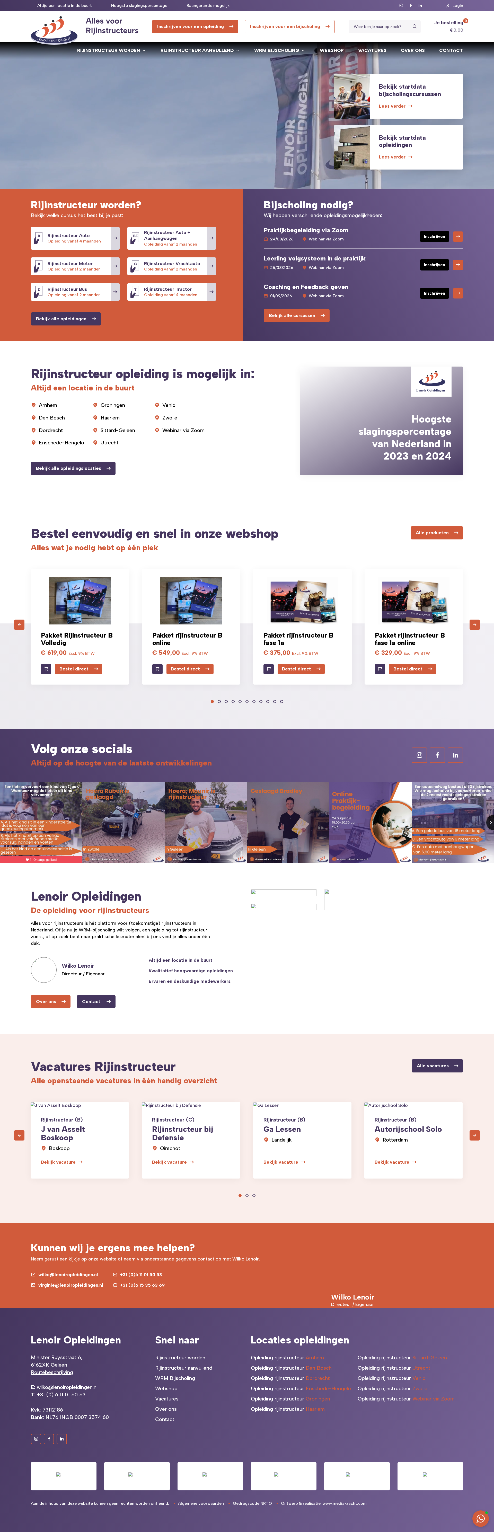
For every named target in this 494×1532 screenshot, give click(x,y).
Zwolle (169, 418)
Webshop (332, 50)
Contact (451, 50)
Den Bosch (52, 418)
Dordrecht (51, 430)
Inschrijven (434, 236)
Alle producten (432, 533)
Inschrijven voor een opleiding (190, 26)
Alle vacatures (433, 1066)
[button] (212, 701)
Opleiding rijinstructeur (287, 1357)
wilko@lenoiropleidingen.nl (68, 1274)
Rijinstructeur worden (108, 50)
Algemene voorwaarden (201, 1503)
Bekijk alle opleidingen (61, 319)
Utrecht (110, 443)
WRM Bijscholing (276, 50)
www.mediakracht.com (345, 1503)
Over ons (413, 50)
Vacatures (372, 50)
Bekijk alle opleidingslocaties (68, 468)
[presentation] (19, 625)
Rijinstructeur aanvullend (197, 50)
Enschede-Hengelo (61, 443)
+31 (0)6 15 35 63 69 (142, 1285)
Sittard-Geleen (118, 430)
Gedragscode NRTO (252, 1503)
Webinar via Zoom (183, 430)
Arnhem (48, 405)
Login (458, 5)
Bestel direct (74, 669)
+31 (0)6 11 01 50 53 (141, 1274)
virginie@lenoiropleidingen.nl (70, 1285)
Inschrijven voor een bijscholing (285, 26)
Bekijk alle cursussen (292, 315)
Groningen (113, 405)
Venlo (168, 405)
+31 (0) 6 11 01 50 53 (61, 1394)
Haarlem (110, 418)
